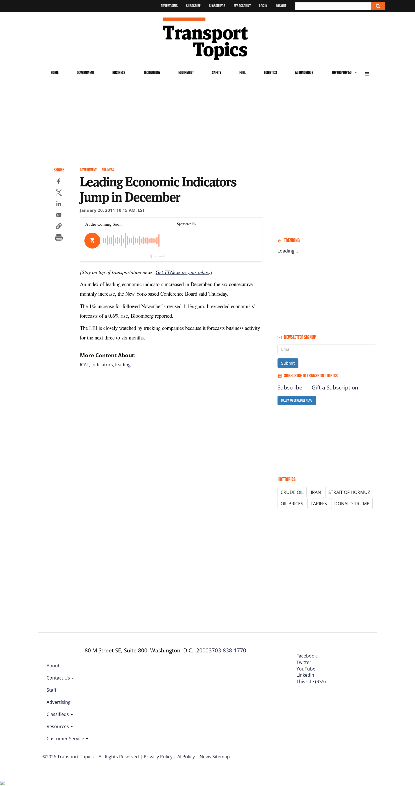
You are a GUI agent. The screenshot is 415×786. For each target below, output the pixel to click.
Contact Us (59, 678)
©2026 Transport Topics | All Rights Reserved (90, 757)
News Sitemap (215, 757)
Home (54, 72)
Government (85, 72)
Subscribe (193, 5)
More (367, 73)
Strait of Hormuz (349, 492)
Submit (288, 363)
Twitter (303, 662)
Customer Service (66, 738)
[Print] (58, 238)
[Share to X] (58, 193)
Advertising (169, 5)
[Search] (378, 6)
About (53, 666)
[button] (58, 227)
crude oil (292, 492)
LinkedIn (305, 675)
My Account (242, 5)
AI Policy (186, 757)
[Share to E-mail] (58, 216)
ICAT (84, 365)
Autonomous (304, 72)
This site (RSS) (311, 681)
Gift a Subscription (335, 387)
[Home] (207, 39)
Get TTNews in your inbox (182, 271)
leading (123, 365)
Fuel (242, 72)
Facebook (306, 656)
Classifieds (217, 5)
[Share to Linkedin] (58, 204)
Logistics (270, 72)
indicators (102, 365)
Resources (58, 726)
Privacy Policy (158, 757)
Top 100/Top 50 (341, 72)
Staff (51, 690)
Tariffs (319, 503)
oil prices (292, 503)
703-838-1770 (229, 650)
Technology (152, 72)
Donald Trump (352, 503)
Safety (216, 72)
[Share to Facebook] (58, 182)
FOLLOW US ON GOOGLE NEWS (296, 400)
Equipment (186, 72)
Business (118, 72)
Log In (263, 5)
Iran (316, 492)
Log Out (281, 5)
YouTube (305, 669)
